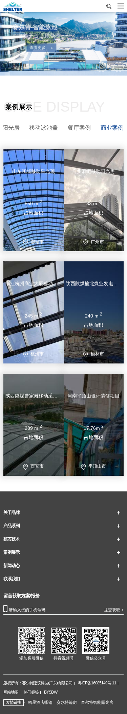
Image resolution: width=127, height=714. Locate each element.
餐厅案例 (79, 128)
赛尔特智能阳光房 (97, 702)
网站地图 (10, 692)
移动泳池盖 (43, 128)
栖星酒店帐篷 (40, 702)
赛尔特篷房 (67, 702)
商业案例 (112, 128)
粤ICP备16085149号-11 (97, 683)
